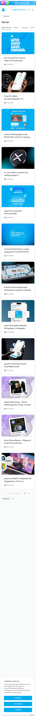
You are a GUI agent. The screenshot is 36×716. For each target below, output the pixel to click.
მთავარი (6, 16)
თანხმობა (18, 698)
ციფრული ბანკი (18, 10)
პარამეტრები (18, 704)
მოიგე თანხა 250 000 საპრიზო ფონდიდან (21, 3)
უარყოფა (18, 710)
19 (25, 493)
